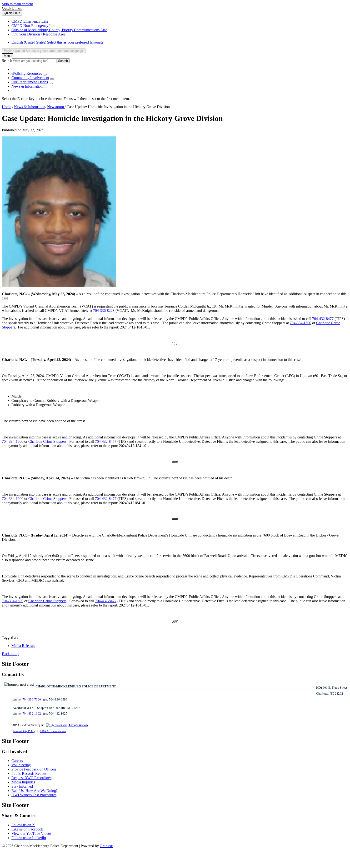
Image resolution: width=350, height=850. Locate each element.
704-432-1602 (31, 713)
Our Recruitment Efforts (29, 82)
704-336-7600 (31, 699)
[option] (179, 42)
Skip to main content (17, 4)
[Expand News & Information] (45, 87)
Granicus (106, 846)
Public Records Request (29, 773)
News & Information (27, 86)
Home (6, 107)
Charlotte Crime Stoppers (47, 441)
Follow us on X (23, 825)
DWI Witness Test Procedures (33, 795)
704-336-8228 (104, 310)
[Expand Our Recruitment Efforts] (51, 83)
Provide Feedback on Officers (33, 769)
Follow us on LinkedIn (28, 838)
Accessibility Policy (24, 731)
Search (7, 61)
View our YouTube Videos (31, 833)
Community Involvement (30, 78)
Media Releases (23, 646)
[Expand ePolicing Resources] (45, 74)
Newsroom (56, 107)
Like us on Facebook (27, 829)
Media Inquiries (23, 782)
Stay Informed (22, 786)
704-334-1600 (300, 323)
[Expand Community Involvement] (52, 79)
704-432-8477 (323, 319)
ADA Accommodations (53, 731)
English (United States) (57, 42)
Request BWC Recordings (31, 778)
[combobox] (44, 50)
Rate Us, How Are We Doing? (34, 791)
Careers (17, 761)
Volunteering (21, 765)
